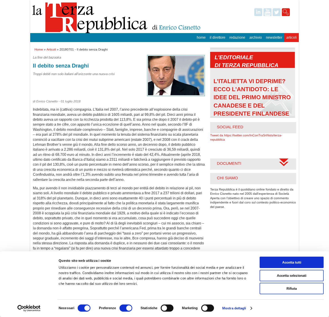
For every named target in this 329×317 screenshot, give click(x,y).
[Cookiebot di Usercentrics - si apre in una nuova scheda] (29, 308)
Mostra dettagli (234, 308)
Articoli (291, 37)
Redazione (237, 37)
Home (201, 37)
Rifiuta (291, 288)
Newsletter (274, 37)
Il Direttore (217, 37)
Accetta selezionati (291, 275)
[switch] (126, 308)
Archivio (255, 37)
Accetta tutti (291, 262)
